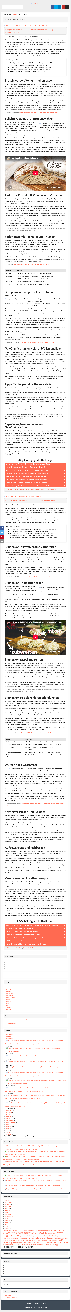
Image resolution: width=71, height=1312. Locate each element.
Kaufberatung (53, 1236)
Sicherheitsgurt (43, 1242)
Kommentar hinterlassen (31, 36)
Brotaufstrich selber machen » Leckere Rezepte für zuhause (38, 113)
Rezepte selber (17, 1243)
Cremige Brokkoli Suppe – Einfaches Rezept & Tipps (37, 342)
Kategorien (9, 1038)
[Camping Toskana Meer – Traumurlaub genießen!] (21, 1067)
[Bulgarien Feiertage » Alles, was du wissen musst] (21, 1061)
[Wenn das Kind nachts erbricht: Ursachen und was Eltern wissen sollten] (27, 1080)
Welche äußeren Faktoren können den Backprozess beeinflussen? (29, 464)
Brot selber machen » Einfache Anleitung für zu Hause (31, 264)
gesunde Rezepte (50, 1233)
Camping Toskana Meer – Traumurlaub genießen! (49, 1067)
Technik (8, 1007)
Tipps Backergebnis (51, 489)
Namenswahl (44, 1240)
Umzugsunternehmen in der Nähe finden (16, 1019)
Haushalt (8, 999)
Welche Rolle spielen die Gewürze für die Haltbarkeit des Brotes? (28, 486)
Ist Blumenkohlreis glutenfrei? (16, 941)
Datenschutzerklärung (11, 1297)
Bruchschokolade (8, 1232)
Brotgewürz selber (19, 489)
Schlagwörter (8, 1202)
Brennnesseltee (45, 1230)
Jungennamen (10, 1235)
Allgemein (9, 988)
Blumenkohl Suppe (34, 1230)
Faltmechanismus (10, 1233)
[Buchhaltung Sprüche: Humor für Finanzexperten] (20, 1055)
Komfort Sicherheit (7, 1238)
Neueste (8, 1036)
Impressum (8, 1295)
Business (8, 989)
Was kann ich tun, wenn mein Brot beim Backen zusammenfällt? (28, 479)
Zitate (34, 1244)
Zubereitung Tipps (52, 1245)
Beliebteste (9, 1034)
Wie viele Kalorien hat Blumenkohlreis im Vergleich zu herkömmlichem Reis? (32, 925)
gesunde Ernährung (38, 1233)
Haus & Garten (10, 997)
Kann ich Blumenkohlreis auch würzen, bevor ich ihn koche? (26, 944)
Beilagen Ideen (18, 948)
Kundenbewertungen (56, 1238)
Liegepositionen (64, 1238)
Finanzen (8, 991)
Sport (7, 1005)
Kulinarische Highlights (27, 1238)
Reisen (8, 1003)
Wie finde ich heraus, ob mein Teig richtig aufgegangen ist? (26, 476)
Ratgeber (9, 489)
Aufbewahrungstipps (19, 1230)
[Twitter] (2, 532)
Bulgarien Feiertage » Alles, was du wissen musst (49, 1061)
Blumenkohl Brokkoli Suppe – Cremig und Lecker (36, 733)
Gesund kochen (45, 948)
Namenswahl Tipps (55, 1240)
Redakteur (19, 36)
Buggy (15, 1232)
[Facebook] (2, 528)
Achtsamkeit (7, 1230)
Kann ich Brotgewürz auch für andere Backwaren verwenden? (27, 483)
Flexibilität (29, 1233)
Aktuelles (9, 986)
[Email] (2, 541)
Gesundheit (9, 995)
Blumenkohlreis (27, 948)
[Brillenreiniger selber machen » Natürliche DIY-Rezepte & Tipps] (25, 1048)
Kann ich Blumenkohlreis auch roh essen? (20, 928)
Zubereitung (40, 1244)
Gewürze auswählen (40, 489)
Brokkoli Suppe (57, 1230)
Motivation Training (9, 1240)
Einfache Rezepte (29, 489)
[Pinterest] (2, 537)
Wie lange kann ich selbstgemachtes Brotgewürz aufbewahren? (28, 470)
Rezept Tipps (35, 1243)
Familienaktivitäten (21, 1233)
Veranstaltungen (27, 1244)
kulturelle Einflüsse (43, 1238)
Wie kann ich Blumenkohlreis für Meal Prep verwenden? (25, 938)
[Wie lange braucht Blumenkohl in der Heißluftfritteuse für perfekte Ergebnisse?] (29, 1040)
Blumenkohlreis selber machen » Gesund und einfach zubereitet (32, 501)
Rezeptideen (27, 1243)
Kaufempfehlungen (62, 1236)
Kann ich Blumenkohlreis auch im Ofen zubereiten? (23, 935)
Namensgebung (20, 1240)
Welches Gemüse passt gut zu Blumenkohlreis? (22, 931)
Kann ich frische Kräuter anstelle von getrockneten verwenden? (28, 473)
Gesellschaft (9, 993)
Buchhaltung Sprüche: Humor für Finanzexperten (49, 1055)
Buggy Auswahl (22, 1232)
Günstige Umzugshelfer (11, 1023)
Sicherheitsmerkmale (57, 1242)
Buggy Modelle (38, 1232)
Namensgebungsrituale (33, 1240)
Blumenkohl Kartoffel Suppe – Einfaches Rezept (37, 577)
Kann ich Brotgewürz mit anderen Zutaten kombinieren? (25, 467)
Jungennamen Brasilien (42, 1236)
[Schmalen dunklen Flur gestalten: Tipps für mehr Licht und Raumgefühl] (27, 1103)
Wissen (8, 1009)
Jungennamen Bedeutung (26, 1236)
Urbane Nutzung (18, 1244)
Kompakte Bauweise (15, 1238)
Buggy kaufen (30, 1232)
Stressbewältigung (8, 1244)
